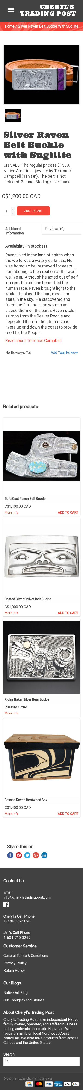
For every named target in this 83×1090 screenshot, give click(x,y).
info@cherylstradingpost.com (27, 897)
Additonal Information (14, 231)
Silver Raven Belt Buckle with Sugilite (48, 26)
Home (10, 26)
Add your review (64, 352)
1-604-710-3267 (16, 937)
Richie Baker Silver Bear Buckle (27, 699)
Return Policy (14, 970)
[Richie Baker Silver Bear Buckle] (41, 657)
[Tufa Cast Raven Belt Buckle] (41, 456)
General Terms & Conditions (25, 955)
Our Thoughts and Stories (23, 1000)
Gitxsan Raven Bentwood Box (26, 800)
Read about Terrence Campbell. (33, 340)
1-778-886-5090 (16, 921)
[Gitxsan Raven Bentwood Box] (41, 757)
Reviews (55, 229)
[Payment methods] (28, 1083)
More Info (12, 512)
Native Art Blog (15, 993)
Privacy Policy (15, 963)
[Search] (8, 1061)
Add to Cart (68, 512)
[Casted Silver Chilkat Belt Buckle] (41, 557)
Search (9, 1054)
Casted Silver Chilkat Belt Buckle (28, 599)
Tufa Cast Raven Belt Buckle (25, 498)
